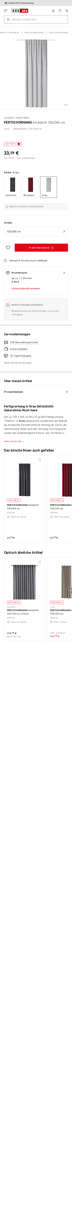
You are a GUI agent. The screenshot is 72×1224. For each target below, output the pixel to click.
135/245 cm (14, 231)
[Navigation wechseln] (5, 10)
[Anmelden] (53, 10)
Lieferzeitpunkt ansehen (26, 288)
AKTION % (11, 144)
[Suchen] (8, 19)
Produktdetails (13, 391)
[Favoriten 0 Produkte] (60, 10)
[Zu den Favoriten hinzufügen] (8, 248)
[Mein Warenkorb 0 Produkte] (66, 10)
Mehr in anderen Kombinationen (26, 206)
